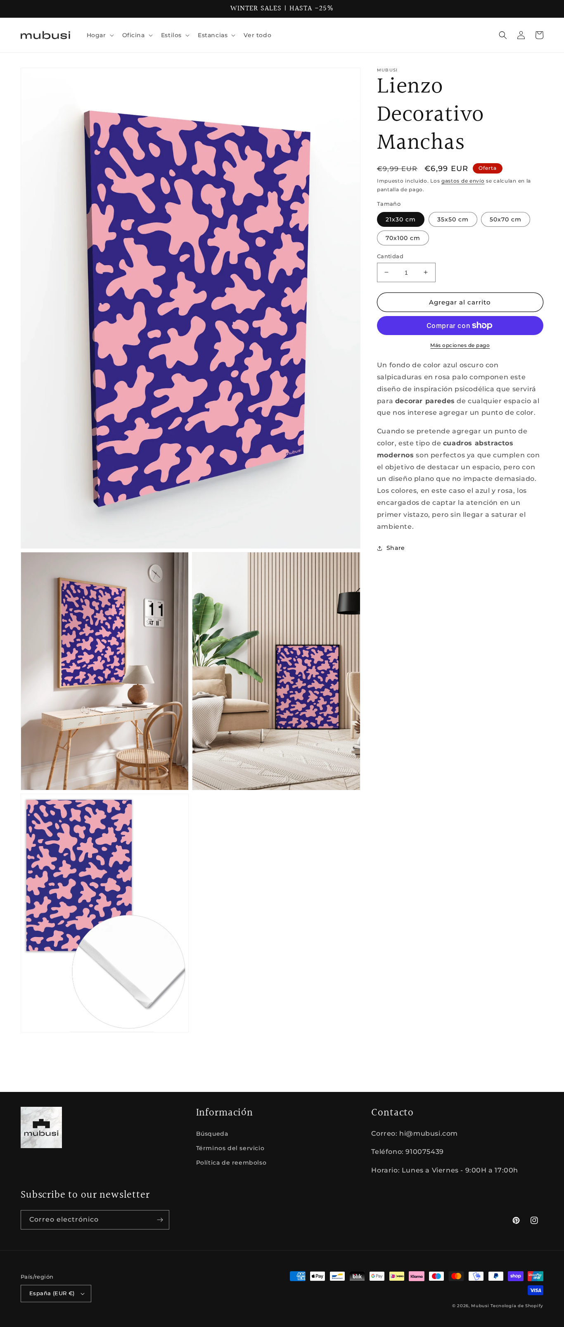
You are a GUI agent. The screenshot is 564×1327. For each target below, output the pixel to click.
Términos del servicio (230, 1148)
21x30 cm (401, 219)
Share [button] (395, 548)
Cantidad (390, 255)
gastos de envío (463, 181)
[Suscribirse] (160, 1219)
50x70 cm (505, 219)
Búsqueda (212, 1133)
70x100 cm (403, 237)
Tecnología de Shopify (517, 1305)
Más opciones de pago (460, 345)
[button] (99, 35)
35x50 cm (453, 219)
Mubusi (480, 1305)
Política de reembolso (231, 1162)
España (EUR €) (52, 1293)
